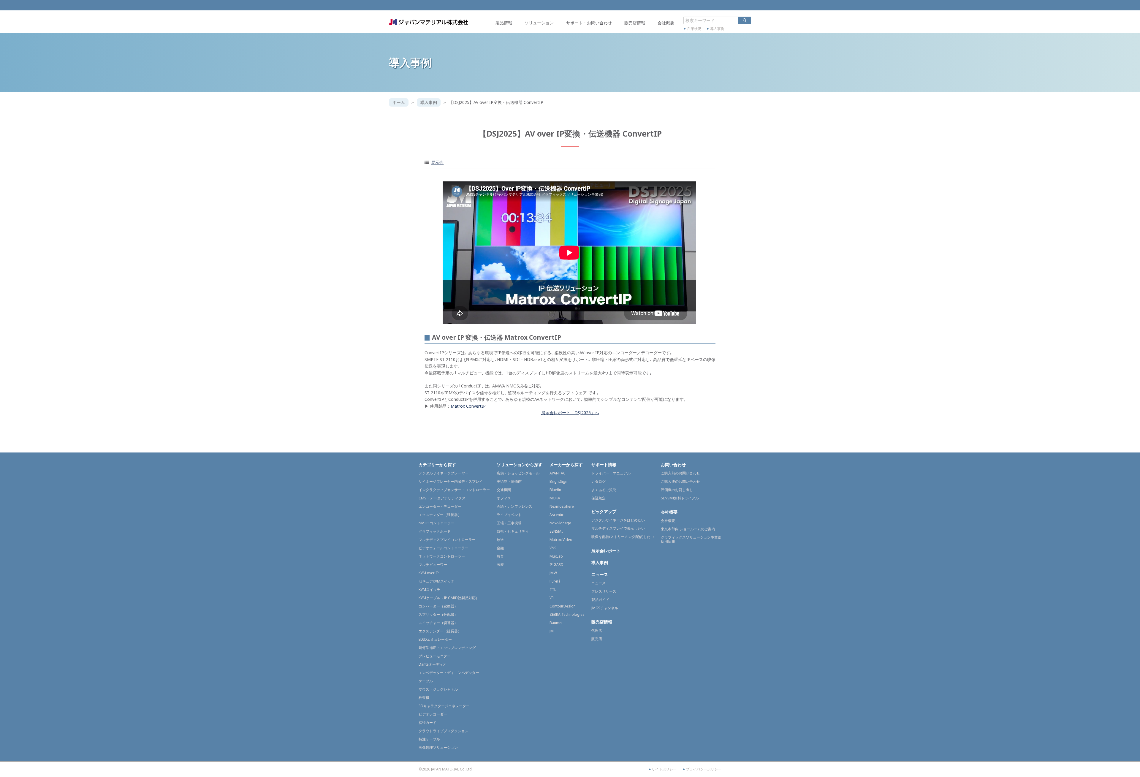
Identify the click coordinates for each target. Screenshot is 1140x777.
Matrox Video (561, 539)
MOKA (555, 498)
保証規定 (598, 498)
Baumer (556, 622)
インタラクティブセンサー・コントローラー (454, 489)
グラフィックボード (435, 531)
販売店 (596, 638)
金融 (500, 547)
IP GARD (556, 564)
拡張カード (427, 722)
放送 (500, 539)
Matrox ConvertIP (468, 406)
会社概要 (666, 23)
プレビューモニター (435, 656)
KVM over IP (429, 572)
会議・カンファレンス (514, 506)
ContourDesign (563, 606)
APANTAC (558, 473)
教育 (500, 556)
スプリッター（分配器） (438, 614)
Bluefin (555, 489)
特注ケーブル (429, 739)
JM (552, 631)
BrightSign (558, 481)
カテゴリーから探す (437, 464)
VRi (552, 597)
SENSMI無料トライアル (680, 498)
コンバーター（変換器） (438, 606)
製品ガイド (600, 599)
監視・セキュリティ (513, 531)
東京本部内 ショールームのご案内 (688, 528)
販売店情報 (634, 23)
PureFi (555, 581)
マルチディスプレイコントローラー (447, 539)
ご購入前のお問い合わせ (680, 473)
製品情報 (503, 23)
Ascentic (557, 514)
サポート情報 (603, 464)
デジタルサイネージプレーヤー (443, 473)
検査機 (424, 697)
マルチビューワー (433, 564)
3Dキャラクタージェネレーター (444, 705)
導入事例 (717, 28)
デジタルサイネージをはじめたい (618, 520)
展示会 (437, 162)
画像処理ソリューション (438, 747)
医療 (500, 564)
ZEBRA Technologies (567, 614)
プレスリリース (603, 591)
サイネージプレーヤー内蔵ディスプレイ (451, 481)
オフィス (504, 498)
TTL (553, 589)
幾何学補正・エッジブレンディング (447, 647)
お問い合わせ (673, 464)
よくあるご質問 (603, 489)
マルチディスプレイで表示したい (618, 528)
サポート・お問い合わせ (589, 23)
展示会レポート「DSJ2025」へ (570, 412)
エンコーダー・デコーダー (440, 506)
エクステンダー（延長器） (440, 514)
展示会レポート (605, 550)
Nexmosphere (562, 506)
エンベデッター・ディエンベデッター (449, 672)
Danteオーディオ (432, 664)
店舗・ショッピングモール (518, 473)
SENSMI (556, 531)
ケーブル (426, 680)
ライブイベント (509, 514)
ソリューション (539, 23)
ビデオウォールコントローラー (443, 547)
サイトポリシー (664, 769)
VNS (553, 547)
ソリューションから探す (519, 464)
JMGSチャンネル (604, 607)
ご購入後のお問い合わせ (680, 481)
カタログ (598, 481)
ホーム (398, 102)
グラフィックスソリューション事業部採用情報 (691, 539)
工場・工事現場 (509, 523)
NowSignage (560, 523)
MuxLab (556, 556)
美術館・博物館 (509, 481)
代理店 (596, 630)
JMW (553, 572)
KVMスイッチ (429, 589)
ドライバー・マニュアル (611, 473)
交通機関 (504, 489)
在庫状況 (694, 28)
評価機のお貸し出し (677, 489)
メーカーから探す (566, 464)
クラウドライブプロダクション (443, 730)
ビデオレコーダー (433, 714)
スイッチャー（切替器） (438, 622)
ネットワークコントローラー (442, 556)
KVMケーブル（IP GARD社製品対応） (449, 597)
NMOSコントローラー (437, 523)
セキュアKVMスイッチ (437, 581)
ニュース (599, 574)
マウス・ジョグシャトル (438, 689)
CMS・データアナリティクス (442, 498)
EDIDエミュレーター (435, 639)
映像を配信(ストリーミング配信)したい (622, 536)
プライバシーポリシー (703, 769)
